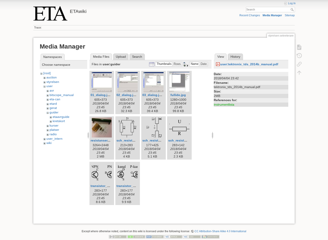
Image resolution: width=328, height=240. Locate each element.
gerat (53, 108)
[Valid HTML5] (173, 236)
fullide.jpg (178, 95)
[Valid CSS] (192, 236)
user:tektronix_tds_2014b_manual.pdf (249, 64)
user (49, 86)
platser (54, 129)
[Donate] (136, 236)
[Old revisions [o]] (299, 55)
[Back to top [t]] (299, 72)
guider (54, 112)
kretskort (59, 121)
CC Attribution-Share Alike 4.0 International (220, 231)
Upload (121, 56)
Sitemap (290, 15)
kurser (54, 125)
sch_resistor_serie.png (159, 140)
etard (53, 103)
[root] (47, 73)
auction (51, 77)
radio (53, 134)
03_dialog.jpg (152, 95)
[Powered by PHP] (155, 236)
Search (293, 9)
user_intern (54, 138)
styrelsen (52, 82)
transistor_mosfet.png (133, 186)
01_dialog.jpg (101, 95)
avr (52, 90)
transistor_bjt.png (104, 186)
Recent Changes (249, 15)
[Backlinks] (299, 64)
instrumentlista (224, 104)
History (235, 56)
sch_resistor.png (181, 140)
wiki (49, 143)
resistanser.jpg (102, 140)
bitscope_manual (62, 95)
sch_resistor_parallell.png (136, 140)
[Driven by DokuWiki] (210, 236)
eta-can (55, 99)
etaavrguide (61, 117)
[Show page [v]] (299, 47)
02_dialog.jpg (126, 95)
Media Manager (272, 15)
